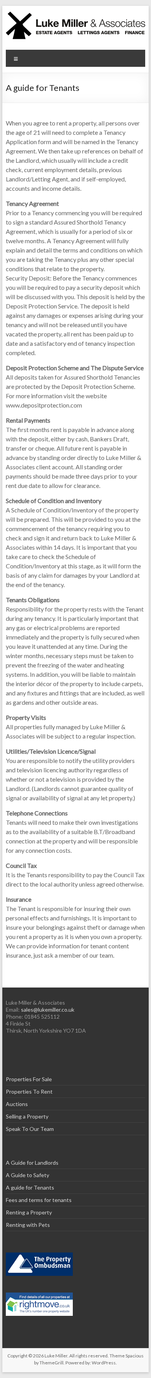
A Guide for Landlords (32, 1162)
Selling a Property (27, 1116)
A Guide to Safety (27, 1175)
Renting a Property (29, 1212)
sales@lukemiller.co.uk (47, 1009)
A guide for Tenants (30, 1187)
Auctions (17, 1104)
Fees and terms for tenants (39, 1200)
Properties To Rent (29, 1091)
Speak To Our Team (30, 1128)
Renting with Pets (28, 1224)
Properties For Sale (29, 1079)
